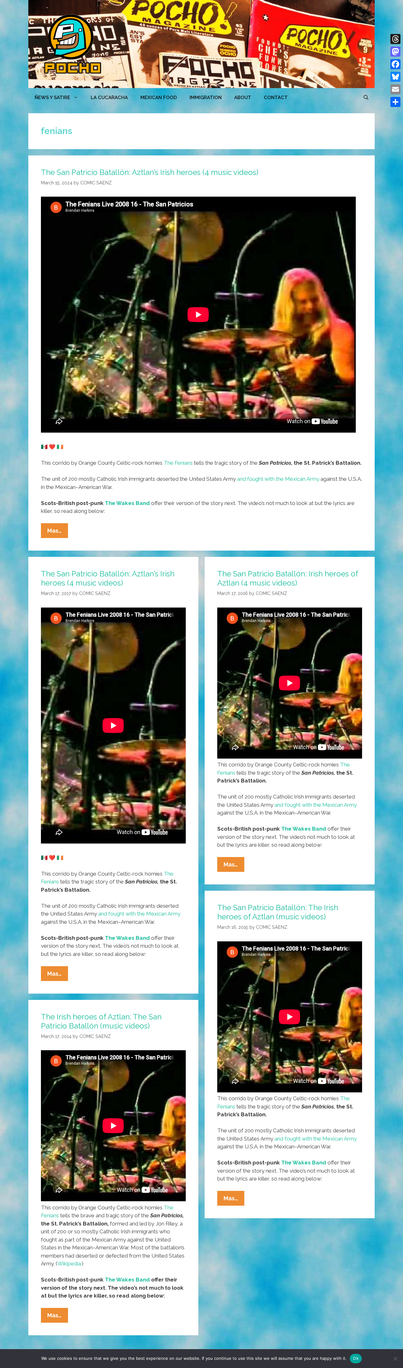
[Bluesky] (395, 76)
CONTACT (276, 97)
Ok (356, 1358)
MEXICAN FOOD (158, 97)
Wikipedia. (69, 1263)
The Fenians (178, 463)
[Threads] (395, 39)
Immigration (206, 97)
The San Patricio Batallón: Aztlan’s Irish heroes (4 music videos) (149, 172)
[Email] (395, 89)
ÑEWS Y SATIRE (52, 97)
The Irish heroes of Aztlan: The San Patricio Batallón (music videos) (101, 1021)
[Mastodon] (395, 51)
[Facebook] (395, 64)
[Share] (395, 102)
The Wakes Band (127, 503)
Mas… (57, 532)
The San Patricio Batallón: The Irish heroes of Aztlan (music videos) (277, 912)
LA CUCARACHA (109, 97)
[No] (395, 1358)
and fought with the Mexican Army (278, 479)
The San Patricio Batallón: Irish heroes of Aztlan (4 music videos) (287, 578)
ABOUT (242, 97)
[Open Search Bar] (366, 97)
